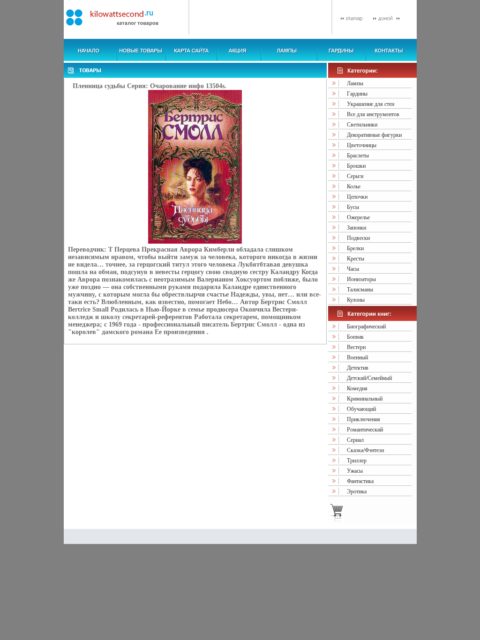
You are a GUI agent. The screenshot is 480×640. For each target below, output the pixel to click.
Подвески (358, 238)
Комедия (357, 388)
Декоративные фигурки (374, 135)
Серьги (355, 176)
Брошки (356, 166)
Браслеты (358, 155)
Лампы (355, 83)
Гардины (357, 93)
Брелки (355, 248)
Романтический (365, 429)
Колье (353, 186)
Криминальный (364, 398)
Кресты (355, 258)
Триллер (357, 460)
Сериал (355, 440)
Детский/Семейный (369, 378)
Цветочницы (361, 145)
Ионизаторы (361, 279)
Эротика (357, 491)
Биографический (366, 326)
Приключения (363, 419)
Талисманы (360, 289)
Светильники (362, 124)
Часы (353, 269)
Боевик (355, 337)
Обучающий (361, 409)
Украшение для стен (370, 104)
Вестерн (356, 347)
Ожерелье (358, 217)
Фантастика (360, 481)
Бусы (353, 207)
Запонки (356, 227)
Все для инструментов (373, 114)
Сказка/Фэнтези (365, 450)
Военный (357, 357)
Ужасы (355, 471)
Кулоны (356, 300)
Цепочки (357, 196)
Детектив (357, 368)
